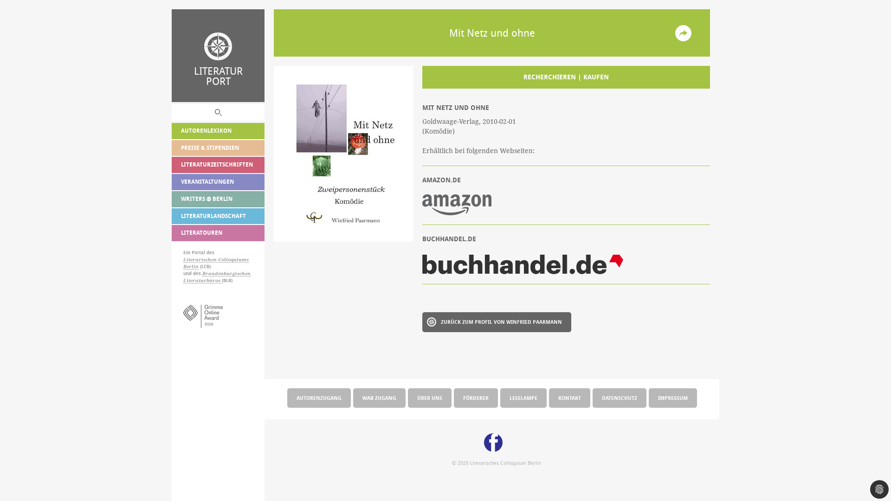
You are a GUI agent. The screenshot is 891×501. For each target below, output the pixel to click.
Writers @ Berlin (206, 199)
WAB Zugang (379, 397)
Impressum (673, 397)
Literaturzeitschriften (217, 164)
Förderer (476, 397)
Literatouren (201, 233)
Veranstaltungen (207, 182)
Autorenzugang (319, 397)
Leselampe (523, 397)
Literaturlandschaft (213, 216)
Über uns (429, 397)
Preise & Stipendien (210, 148)
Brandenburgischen (226, 273)
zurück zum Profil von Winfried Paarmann (501, 321)
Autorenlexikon (206, 131)
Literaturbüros (202, 280)
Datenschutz (619, 397)
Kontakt (569, 397)
